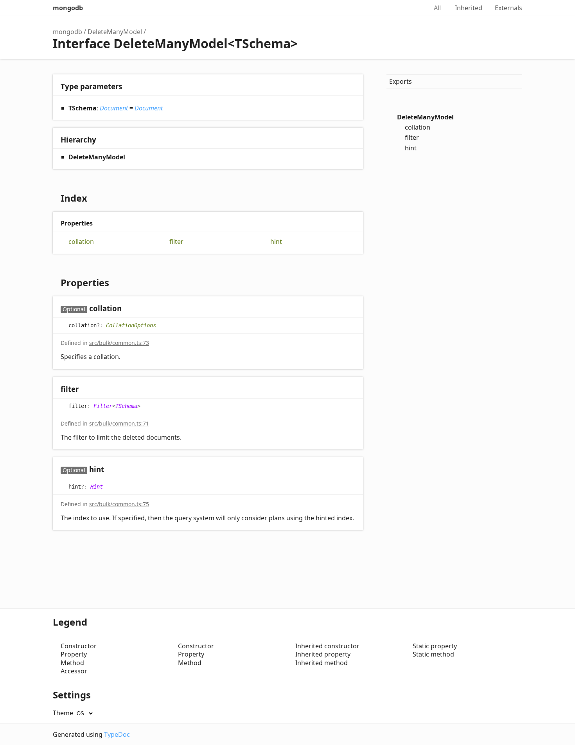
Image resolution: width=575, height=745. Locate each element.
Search (413, 8)
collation (81, 242)
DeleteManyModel (115, 31)
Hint (96, 486)
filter (176, 242)
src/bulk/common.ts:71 (119, 423)
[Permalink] (129, 309)
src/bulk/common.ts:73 (119, 342)
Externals (508, 8)
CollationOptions (131, 325)
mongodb (68, 8)
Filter (102, 406)
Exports (400, 81)
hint (276, 242)
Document (114, 108)
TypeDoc (117, 734)
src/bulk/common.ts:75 (119, 504)
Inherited (468, 8)
